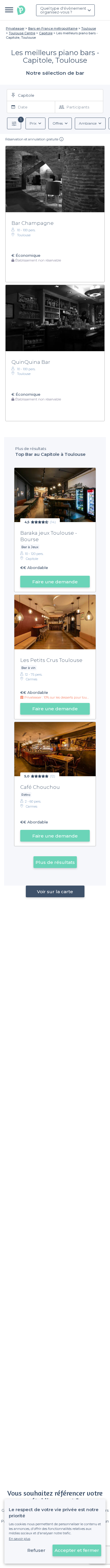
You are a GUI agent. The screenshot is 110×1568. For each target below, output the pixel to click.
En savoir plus (19, 1539)
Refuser (36, 1550)
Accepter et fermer (77, 1550)
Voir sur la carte (55, 891)
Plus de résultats (55, 862)
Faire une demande (55, 582)
